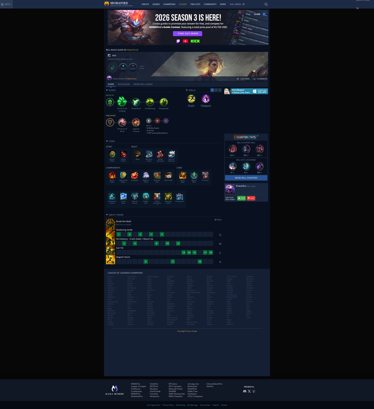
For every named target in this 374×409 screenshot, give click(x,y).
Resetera (153, 389)
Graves (130, 320)
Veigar (229, 311)
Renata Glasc (192, 322)
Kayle (149, 317)
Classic (183, 4)
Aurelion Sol (112, 301)
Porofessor (135, 389)
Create (145, 4)
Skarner (210, 311)
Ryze (209, 283)
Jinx (148, 299)
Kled (169, 279)
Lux (168, 301)
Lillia (169, 290)
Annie (110, 295)
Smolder (210, 313)
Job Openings (192, 405)
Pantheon (191, 301)
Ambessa (111, 288)
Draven (131, 290)
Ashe (110, 299)
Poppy (189, 304)
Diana (130, 285)
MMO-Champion (175, 396)
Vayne (229, 308)
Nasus (189, 279)
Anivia (110, 292)
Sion (208, 306)
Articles (224, 405)
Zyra (248, 317)
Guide (111, 84)
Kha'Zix (150, 324)
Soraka (210, 317)
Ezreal (130, 299)
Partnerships (205, 405)
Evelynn (131, 297)
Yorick (248, 295)
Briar (110, 320)
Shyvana (210, 301)
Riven (209, 279)
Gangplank (132, 311)
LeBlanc (170, 283)
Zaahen (249, 301)
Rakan (189, 313)
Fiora (130, 304)
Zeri (248, 308)
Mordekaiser (172, 320)
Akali (110, 281)
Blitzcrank (112, 313)
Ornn (189, 299)
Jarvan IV (150, 290)
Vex (228, 315)
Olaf (188, 295)
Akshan (111, 283)
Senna (209, 290)
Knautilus (132, 49)
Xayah (248, 283)
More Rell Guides (143, 84)
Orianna (190, 297)
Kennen (150, 322)
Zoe (248, 315)
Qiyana (190, 308)
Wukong (249, 281)
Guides (156, 4)
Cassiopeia (132, 276)
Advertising (180, 405)
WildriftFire (135, 394)
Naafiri (170, 324)
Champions (169, 4)
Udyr (229, 301)
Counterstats (136, 391)
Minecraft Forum (176, 389)
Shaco (209, 297)
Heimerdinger (153, 276)
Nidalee (190, 285)
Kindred (170, 276)
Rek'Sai (190, 317)
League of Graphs (138, 386)
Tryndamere (232, 295)
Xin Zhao (249, 288)
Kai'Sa (149, 304)
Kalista (150, 306)
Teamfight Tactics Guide (187, 331)
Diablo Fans (193, 391)
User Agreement (153, 405)
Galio (130, 308)
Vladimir (230, 324)
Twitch (229, 299)
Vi (227, 317)
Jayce (149, 295)
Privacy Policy (168, 405)
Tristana (230, 290)
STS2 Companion (195, 396)
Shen (209, 299)
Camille (111, 324)
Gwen (130, 322)
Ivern (149, 285)
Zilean (248, 313)
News (223, 4)
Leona (169, 288)
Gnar (130, 315)
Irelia (149, 283)
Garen (130, 313)
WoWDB (172, 391)
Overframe (192, 394)
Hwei (149, 279)
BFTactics (173, 384)
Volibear (249, 276)
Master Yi (171, 311)
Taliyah (230, 279)
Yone (248, 292)
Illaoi (149, 281)
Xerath (249, 285)
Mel (168, 313)
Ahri (109, 279)
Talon (229, 281)
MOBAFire (135, 384)
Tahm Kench (232, 276)
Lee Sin (170, 285)
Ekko (129, 292)
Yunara (249, 297)
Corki (130, 281)
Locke (169, 295)
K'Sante (150, 301)
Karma (150, 308)
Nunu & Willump (193, 292)
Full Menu (235, 4)
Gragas (131, 317)
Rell (188, 320)
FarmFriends (155, 391)
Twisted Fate (232, 297)
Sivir (208, 308)
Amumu (111, 290)
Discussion (124, 84)
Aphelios (111, 297)
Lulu (168, 299)
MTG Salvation (175, 386)
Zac (247, 304)
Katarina (150, 315)
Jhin (148, 297)
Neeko (189, 283)
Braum (110, 317)
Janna (149, 288)
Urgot (229, 304)
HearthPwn (192, 389)
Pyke (189, 306)
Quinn (189, 311)
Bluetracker (192, 386)
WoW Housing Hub (177, 394)
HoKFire (209, 386)
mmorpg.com (193, 384)
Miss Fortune (172, 317)
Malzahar (171, 306)
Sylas (209, 322)
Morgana (171, 322)
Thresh (229, 288)
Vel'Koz (230, 313)
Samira (210, 285)
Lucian (169, 297)
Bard (110, 308)
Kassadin (151, 313)
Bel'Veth (111, 311)
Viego (229, 320)
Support (216, 405)
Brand (110, 315)
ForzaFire (154, 394)
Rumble (210, 281)
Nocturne (191, 290)
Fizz (129, 306)
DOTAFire (154, 386)
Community (210, 4)
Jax (148, 292)
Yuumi (249, 299)
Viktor (229, 322)
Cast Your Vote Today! (230, 198)
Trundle (230, 292)
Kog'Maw (171, 281)
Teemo (229, 285)
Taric (229, 283)
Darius (130, 283)
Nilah (189, 288)
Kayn (149, 320)
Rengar (210, 276)
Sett (208, 295)
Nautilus (190, 281)
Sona (209, 315)
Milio (169, 315)
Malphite (170, 304)
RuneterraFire (136, 396)
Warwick (249, 279)
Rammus (190, 315)
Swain (209, 320)
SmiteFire (154, 384)
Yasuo (248, 290)
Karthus (150, 311)
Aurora (110, 304)
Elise (129, 295)
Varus (229, 306)
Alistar (110, 285)
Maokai (170, 308)
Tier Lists (195, 4)
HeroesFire (154, 396)
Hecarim (131, 324)
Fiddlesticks (132, 301)
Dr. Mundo (132, 288)
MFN (7, 4)
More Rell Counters (246, 177)
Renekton (191, 324)
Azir (109, 306)
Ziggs (248, 311)
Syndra (210, 324)
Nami (189, 276)
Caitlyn (110, 322)
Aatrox (110, 276)
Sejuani (210, 288)
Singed (209, 304)
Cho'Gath (131, 279)
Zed (248, 306)
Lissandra (171, 292)
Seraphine (211, 292)
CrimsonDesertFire (214, 384)
